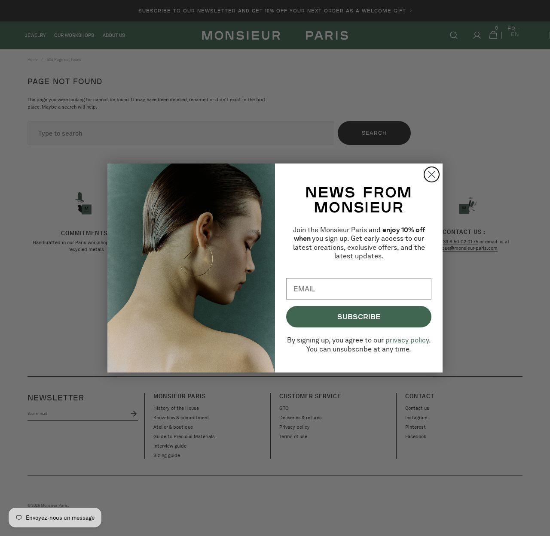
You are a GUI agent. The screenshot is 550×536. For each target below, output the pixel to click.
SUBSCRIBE (359, 316)
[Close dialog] (431, 174)
